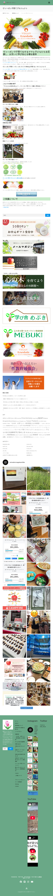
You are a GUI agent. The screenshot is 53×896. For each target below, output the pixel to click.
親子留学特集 (27, 437)
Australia (19, 418)
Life (3, 450)
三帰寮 (35, 429)
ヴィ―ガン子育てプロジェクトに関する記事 (12, 178)
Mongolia (5, 421)
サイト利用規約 (18, 781)
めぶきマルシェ (41, 425)
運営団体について (19, 725)
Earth (4, 446)
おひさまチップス (17, 425)
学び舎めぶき (20, 432)
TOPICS (17, 773)
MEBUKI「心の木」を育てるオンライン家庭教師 (20, 759)
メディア (15, 427)
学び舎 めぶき (30, 432)
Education (28, 446)
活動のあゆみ (18, 744)
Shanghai (21, 421)
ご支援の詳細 (5, 207)
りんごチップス (47, 425)
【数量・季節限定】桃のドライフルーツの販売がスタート (15, 399)
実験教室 (35, 432)
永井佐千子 (17, 434)
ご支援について (18, 775)
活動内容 (17, 734)
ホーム (16, 721)
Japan (40, 418)
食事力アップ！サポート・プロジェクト (38, 437)
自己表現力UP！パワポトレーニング (15, 437)
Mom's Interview (30, 450)
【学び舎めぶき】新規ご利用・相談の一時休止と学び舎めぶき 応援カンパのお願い (21, 402)
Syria (25, 421)
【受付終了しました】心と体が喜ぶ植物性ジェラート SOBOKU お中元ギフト (19, 405)
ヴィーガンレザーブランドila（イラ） (34, 427)
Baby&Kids (5, 444)
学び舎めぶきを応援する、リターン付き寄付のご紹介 (14, 395)
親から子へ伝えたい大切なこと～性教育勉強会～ (20, 769)
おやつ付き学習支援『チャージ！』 (29, 425)
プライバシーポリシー (20, 779)
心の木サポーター (40, 432)
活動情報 (28, 455)
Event (4, 448)
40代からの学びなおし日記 (10, 418)
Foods (27, 448)
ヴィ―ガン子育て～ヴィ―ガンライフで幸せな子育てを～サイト (17, 69)
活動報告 (31, 434)
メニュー (49, 2)
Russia (17, 421)
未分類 (27, 453)
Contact (17, 786)
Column (28, 444)
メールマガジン (18, 731)
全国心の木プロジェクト (41, 429)
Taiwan (28, 421)
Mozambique (12, 421)
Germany (29, 418)
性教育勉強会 (11, 435)
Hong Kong (35, 418)
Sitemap (17, 784)
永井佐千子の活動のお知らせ (24, 434)
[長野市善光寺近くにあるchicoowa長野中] (38, 694)
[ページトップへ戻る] (26, 888)
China (23, 418)
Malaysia (45, 418)
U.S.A (39, 421)
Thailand (34, 421)
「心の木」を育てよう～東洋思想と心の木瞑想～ (25, 423)
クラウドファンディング (8, 427)
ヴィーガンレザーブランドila (22, 427)
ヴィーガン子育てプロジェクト (9, 62)
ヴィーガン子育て (45, 427)
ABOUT (16, 723)
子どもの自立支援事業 (20, 741)
